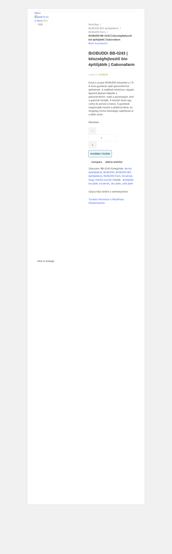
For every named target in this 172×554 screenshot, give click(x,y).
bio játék (93, 183)
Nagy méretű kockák (100, 179)
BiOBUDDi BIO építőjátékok (104, 28)
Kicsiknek (127, 175)
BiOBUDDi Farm (97, 32)
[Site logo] (42, 16)
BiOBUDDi (108, 172)
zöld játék (127, 183)
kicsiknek (104, 183)
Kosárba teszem (100, 153)
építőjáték (128, 179)
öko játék (116, 183)
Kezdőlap (94, 24)
